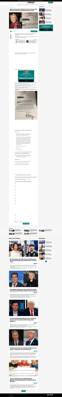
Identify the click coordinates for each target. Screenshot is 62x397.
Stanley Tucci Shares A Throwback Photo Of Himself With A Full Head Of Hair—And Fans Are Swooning (48, 259)
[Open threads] (50, 394)
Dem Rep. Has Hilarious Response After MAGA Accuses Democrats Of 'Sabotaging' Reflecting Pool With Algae (18, 234)
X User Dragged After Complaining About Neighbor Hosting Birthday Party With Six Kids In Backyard (23, 380)
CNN (18, 159)
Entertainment (27, 4)
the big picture (41, 4)
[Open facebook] (47, 394)
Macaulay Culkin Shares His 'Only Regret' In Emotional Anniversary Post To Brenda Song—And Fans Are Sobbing (48, 23)
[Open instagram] (52, 394)
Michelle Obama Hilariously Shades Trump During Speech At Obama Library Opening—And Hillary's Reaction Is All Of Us (48, 11)
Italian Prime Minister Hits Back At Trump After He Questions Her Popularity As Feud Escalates (48, 15)
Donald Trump (26, 324)
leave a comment (34, 31)
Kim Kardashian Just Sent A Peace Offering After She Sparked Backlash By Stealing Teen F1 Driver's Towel (23, 260)
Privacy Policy (13, 394)
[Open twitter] (49, 394)
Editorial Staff (23, 394)
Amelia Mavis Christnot (12, 263)
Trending (32, 4)
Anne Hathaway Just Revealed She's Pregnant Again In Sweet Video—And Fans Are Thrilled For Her (30, 0)
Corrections (20, 394)
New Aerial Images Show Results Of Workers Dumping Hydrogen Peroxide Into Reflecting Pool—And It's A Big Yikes (33, 234)
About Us (10, 394)
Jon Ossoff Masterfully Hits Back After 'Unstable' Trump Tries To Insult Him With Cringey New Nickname (23, 320)
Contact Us (27, 394)
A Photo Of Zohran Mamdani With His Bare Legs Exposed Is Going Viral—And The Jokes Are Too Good (48, 247)
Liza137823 (13, 386)
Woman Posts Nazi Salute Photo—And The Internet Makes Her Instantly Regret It (48, 254)
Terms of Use (16, 394)
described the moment (19, 153)
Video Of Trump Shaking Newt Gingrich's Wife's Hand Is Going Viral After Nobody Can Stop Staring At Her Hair (48, 251)
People (37, 4)
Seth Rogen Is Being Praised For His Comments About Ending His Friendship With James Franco (33, 230)
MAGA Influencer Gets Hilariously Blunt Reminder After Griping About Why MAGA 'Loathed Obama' (18, 230)
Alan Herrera (11, 292)
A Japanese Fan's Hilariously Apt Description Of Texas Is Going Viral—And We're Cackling (48, 230)
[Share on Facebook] (10, 35)
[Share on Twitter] (10, 37)
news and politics (20, 4)
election (19, 53)
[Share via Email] (10, 38)
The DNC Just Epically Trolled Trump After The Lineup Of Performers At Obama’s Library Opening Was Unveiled (48, 243)
